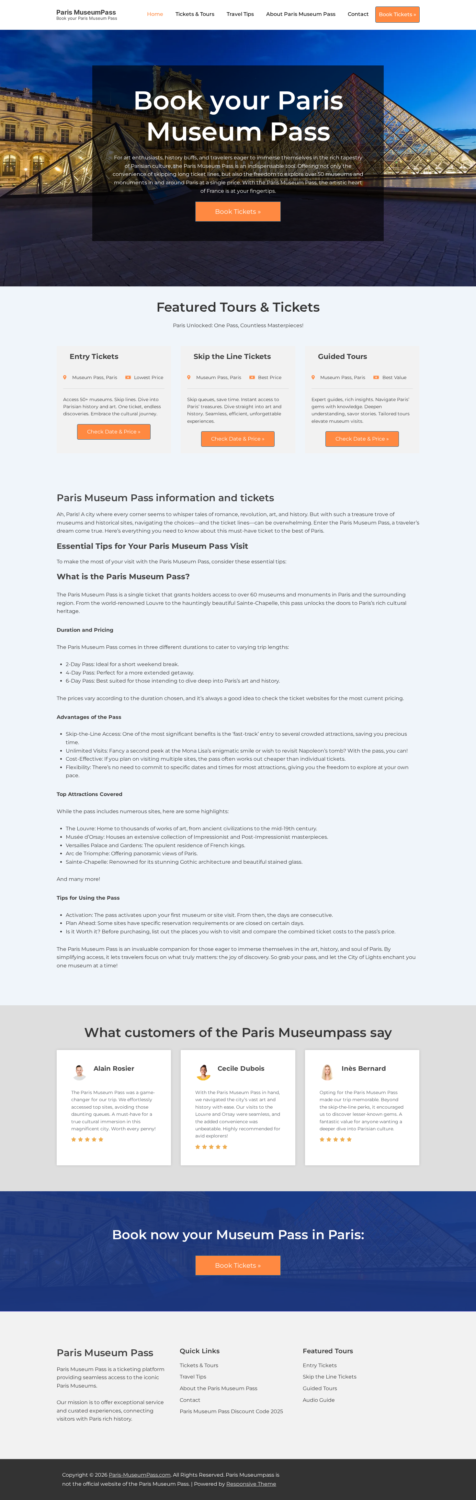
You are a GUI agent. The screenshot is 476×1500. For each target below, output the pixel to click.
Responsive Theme (251, 1484)
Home (155, 14)
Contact (358, 14)
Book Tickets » (397, 14)
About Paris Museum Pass (300, 14)
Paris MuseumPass (86, 12)
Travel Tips (240, 14)
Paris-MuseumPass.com (140, 1475)
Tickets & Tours (195, 14)
